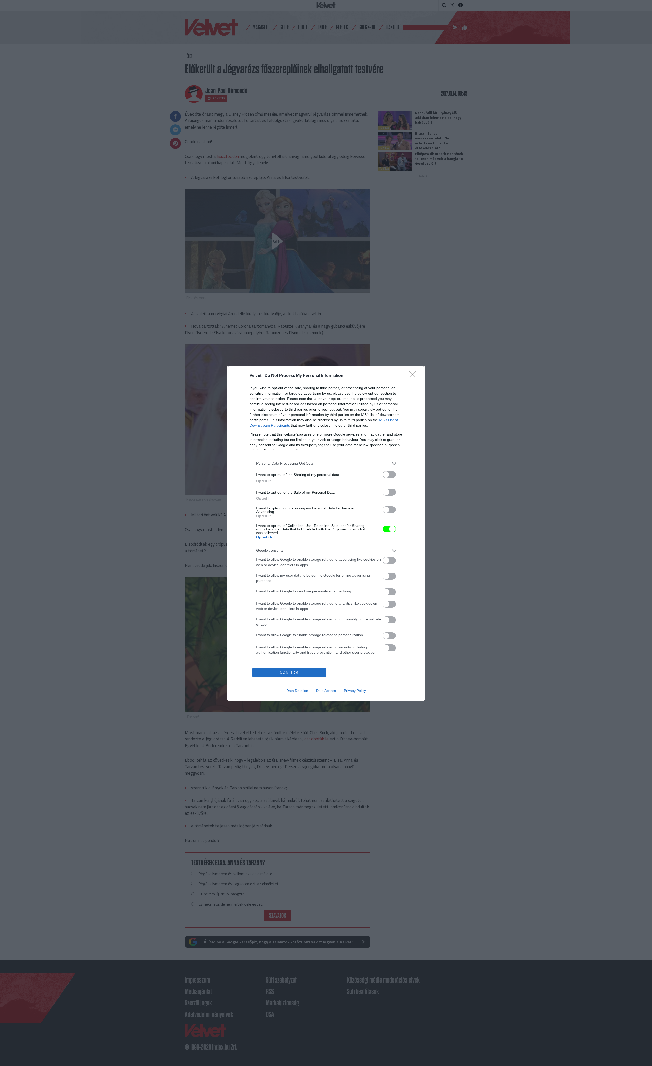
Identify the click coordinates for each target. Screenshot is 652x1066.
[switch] (389, 474)
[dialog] (326, 533)
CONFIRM (289, 672)
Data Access (326, 691)
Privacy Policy (355, 691)
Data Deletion (297, 691)
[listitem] (326, 463)
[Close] (414, 376)
